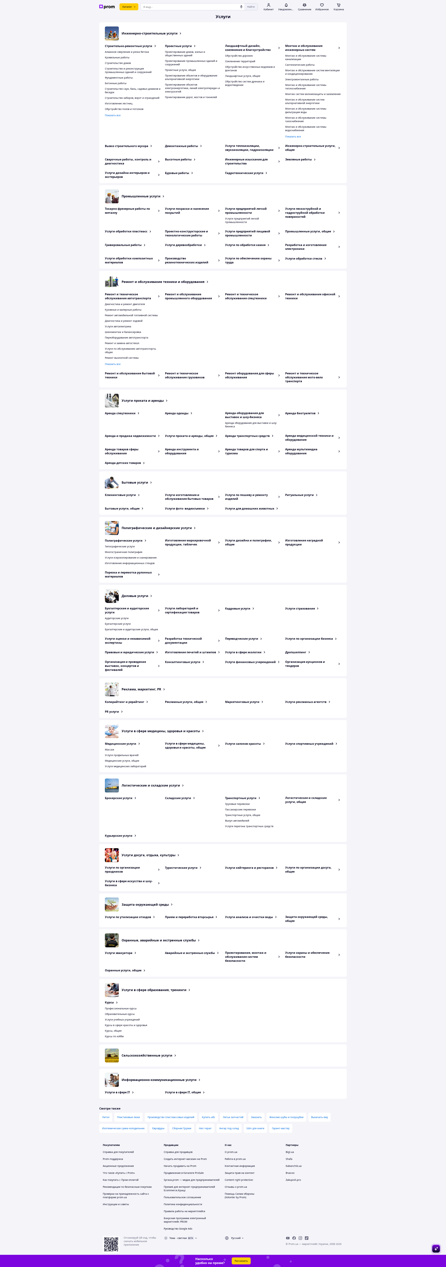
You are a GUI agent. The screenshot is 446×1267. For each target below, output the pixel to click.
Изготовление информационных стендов (130, 563)
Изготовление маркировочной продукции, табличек (188, 542)
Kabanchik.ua (294, 1166)
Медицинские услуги (120, 744)
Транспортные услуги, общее (242, 815)
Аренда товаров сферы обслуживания (122, 451)
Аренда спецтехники (120, 413)
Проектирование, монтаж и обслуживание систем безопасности (245, 957)
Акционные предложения (118, 1166)
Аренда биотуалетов (300, 413)
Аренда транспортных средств (247, 436)
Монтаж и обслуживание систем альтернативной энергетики (304, 101)
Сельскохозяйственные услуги (147, 1055)
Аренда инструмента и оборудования (182, 451)
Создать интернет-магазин (180, 1159)
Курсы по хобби (114, 1036)
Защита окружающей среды (145, 904)
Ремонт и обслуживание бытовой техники (130, 375)
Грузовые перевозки (237, 804)
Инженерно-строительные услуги (150, 33)
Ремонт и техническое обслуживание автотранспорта (128, 296)
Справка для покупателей (118, 1152)
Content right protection (239, 1179)
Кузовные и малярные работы (123, 309)
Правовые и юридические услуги (129, 652)
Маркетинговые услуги (242, 702)
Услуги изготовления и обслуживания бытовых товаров (189, 497)
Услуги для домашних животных (249, 508)
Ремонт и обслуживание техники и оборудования (163, 282)
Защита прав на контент (240, 1172)
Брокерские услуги (118, 798)
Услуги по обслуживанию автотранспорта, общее (130, 350)
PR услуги (112, 712)
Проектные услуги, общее (180, 70)
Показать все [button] (113, 115)
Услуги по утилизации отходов (128, 917)
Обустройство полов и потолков (124, 109)
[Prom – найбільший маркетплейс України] (107, 7)
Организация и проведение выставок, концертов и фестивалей (125, 666)
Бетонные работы (115, 83)
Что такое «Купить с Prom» (119, 1172)
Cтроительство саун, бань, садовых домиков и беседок (132, 90)
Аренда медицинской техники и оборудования (309, 438)
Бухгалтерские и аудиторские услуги (127, 610)
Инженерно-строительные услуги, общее (310, 148)
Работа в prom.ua (235, 1159)
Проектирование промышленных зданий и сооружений (191, 62)
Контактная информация (240, 1166)
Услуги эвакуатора (118, 953)
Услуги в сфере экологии (243, 652)
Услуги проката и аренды (143, 400)
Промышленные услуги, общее (308, 231)
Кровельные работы (117, 57)
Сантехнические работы (300, 64)
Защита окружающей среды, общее (306, 919)
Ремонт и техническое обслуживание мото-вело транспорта (304, 377)
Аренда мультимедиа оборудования (301, 451)
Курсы (109, 1002)
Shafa (289, 1159)
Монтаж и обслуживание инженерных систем (303, 48)
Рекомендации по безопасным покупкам (127, 1186)
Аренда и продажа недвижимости (130, 436)
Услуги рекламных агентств (305, 702)
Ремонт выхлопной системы (122, 357)
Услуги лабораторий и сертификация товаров (182, 610)
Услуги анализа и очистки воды (249, 917)
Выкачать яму (319, 1117)
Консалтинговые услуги (182, 662)
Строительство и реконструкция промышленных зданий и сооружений (128, 70)
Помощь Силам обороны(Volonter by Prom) (239, 1195)
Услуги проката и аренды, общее (189, 436)
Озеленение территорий (240, 61)
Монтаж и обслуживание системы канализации (305, 57)
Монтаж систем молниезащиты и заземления (313, 94)
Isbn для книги (255, 1128)
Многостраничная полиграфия (123, 552)
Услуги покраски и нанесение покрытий (187, 211)
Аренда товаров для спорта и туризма (246, 451)
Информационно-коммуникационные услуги (159, 1080)
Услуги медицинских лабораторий (125, 766)
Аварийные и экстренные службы (190, 953)
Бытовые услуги (135, 482)
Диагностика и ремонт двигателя (125, 304)
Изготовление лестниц (118, 103)
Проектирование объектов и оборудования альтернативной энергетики (191, 77)
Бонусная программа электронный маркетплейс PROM (185, 1219)
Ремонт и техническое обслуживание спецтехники (246, 296)
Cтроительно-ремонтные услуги (128, 46)
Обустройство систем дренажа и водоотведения (244, 83)
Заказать (256, 1117)
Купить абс (208, 1117)
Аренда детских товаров (123, 463)
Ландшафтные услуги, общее (242, 76)
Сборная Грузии (181, 1128)
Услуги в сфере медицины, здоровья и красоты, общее (185, 745)
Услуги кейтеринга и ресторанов (249, 868)
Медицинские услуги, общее (122, 760)
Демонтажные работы (181, 146)
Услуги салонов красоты (243, 744)
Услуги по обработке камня (245, 245)
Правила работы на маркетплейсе (184, 1211)
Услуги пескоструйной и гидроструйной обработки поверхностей (305, 213)
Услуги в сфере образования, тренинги (154, 990)
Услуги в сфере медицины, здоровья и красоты (161, 731)
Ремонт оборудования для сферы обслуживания (249, 375)
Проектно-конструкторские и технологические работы (186, 233)
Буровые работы (177, 173)
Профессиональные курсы (121, 1008)
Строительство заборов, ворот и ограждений (132, 97)
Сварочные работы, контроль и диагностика (128, 161)
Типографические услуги (120, 546)
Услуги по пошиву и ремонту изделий (246, 497)
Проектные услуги (178, 46)
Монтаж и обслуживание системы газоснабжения (305, 119)
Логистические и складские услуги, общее (306, 800)
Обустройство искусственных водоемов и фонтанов (250, 68)
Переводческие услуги (241, 639)
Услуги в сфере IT (117, 1092)
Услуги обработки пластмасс (126, 231)
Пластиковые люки (128, 1117)
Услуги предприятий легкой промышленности (246, 211)
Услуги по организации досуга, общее (308, 869)
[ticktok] (307, 1238)
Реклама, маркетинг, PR (141, 689)
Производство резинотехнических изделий (186, 260)
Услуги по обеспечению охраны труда (248, 260)
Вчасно (290, 1172)
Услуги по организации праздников (122, 869)
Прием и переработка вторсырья (189, 917)
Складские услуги (178, 798)
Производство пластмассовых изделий (171, 1117)
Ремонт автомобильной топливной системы (131, 315)
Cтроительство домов (118, 63)
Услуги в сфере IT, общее (183, 1092)
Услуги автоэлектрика (118, 326)
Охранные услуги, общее (123, 970)
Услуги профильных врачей (122, 755)
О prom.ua (231, 1152)
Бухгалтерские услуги (118, 623)
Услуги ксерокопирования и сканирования (131, 557)
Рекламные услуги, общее (184, 702)
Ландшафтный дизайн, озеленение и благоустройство (248, 48)
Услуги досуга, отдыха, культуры (148, 855)
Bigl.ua (290, 1152)
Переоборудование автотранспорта (126, 337)
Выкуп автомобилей (237, 820)
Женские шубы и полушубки (286, 1117)
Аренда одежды (177, 413)
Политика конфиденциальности (183, 1204)
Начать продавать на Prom (180, 1166)
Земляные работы (298, 159)
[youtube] (288, 1238)
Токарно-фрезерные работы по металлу (127, 211)
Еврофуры (158, 1128)
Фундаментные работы (119, 77)
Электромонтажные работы (302, 79)
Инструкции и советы (116, 1204)
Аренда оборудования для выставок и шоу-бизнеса (244, 415)
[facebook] (294, 1238)
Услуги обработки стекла (303, 258)
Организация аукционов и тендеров (305, 664)
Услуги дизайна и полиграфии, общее (248, 542)
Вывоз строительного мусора (126, 146)
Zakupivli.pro (293, 1179)
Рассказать (241, 1260)
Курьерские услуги (118, 836)
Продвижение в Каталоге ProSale (184, 1172)
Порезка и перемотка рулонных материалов (128, 574)
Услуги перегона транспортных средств (249, 826)
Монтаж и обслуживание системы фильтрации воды (305, 110)
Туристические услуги (181, 868)
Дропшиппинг (295, 652)
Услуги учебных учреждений (122, 1019)
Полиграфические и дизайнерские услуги (157, 528)
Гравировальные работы (123, 245)
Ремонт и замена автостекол (122, 343)
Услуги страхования (300, 608)
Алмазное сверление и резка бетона (127, 51)
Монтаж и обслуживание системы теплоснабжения (305, 86)
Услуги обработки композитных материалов (129, 260)
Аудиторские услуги (117, 618)
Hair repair (205, 1128)
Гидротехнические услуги (244, 173)
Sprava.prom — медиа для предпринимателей (192, 1179)
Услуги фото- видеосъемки (185, 508)
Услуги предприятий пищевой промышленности (247, 233)
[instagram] (300, 1238)
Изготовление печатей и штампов (190, 652)
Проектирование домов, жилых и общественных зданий (185, 53)
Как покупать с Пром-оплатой (121, 1179)
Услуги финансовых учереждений (250, 662)
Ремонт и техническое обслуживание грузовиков (185, 375)
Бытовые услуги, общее (122, 508)
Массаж (109, 749)
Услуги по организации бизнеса (309, 639)
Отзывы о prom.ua (236, 1186)
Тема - (178, 1238)
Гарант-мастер (281, 1128)
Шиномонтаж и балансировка (123, 332)
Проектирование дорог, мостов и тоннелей (191, 97)
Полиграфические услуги (124, 540)
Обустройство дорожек (239, 55)
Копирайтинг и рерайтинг (124, 702)
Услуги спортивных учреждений (309, 744)
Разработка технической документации (183, 641)
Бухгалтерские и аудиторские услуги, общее (131, 629)
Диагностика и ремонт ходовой (124, 320)
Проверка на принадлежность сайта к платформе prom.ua (126, 1195)
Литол (105, 1117)
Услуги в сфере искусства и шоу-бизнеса (128, 883)
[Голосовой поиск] (241, 6)
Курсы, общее (113, 1030)
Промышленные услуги (141, 196)
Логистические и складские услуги (151, 785)
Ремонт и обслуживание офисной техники (310, 296)
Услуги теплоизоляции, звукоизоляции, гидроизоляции (249, 148)
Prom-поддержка (113, 1159)
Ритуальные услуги (299, 495)
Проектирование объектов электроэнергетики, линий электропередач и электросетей (192, 88)
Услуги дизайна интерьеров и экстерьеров (127, 175)
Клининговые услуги (120, 495)
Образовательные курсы (120, 1014)
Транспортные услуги (240, 798)
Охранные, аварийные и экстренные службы (159, 940)
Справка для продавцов (178, 1152)
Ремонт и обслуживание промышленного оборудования (188, 296)
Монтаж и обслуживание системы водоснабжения (305, 128)
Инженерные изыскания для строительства (246, 161)
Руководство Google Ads (178, 1228)
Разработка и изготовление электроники (305, 247)
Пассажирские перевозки (240, 809)
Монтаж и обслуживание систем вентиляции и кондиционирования (312, 72)
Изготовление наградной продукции (304, 542)
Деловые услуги (135, 596)
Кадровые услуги (237, 608)
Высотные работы (178, 159)
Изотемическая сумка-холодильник (123, 1128)
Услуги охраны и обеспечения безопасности (307, 955)
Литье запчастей (233, 1117)
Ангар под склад (229, 1128)
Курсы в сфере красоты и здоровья (126, 1025)
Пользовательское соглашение (182, 1197)
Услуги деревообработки (183, 245)
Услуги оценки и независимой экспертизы (128, 641)
